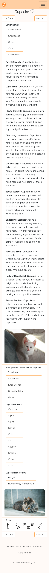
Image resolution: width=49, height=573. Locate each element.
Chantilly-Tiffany (16, 391)
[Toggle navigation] (43, 4)
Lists (18, 546)
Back (10, 18)
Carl (10, 440)
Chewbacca (14, 35)
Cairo (11, 421)
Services (37, 546)
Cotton (11, 459)
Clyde (11, 415)
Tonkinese (13, 372)
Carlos (11, 428)
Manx (11, 397)
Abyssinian (13, 378)
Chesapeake (14, 29)
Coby (10, 434)
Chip (10, 465)
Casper (12, 446)
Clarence (13, 409)
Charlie (12, 453)
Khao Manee (14, 384)
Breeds (27, 546)
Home (10, 546)
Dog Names (24, 552)
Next (38, 18)
